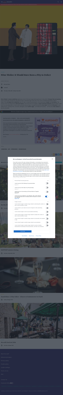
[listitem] (31, 180)
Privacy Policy (38, 235)
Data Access (31, 235)
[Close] (53, 159)
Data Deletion (24, 235)
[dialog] (31, 197)
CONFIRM (22, 231)
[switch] (46, 183)
